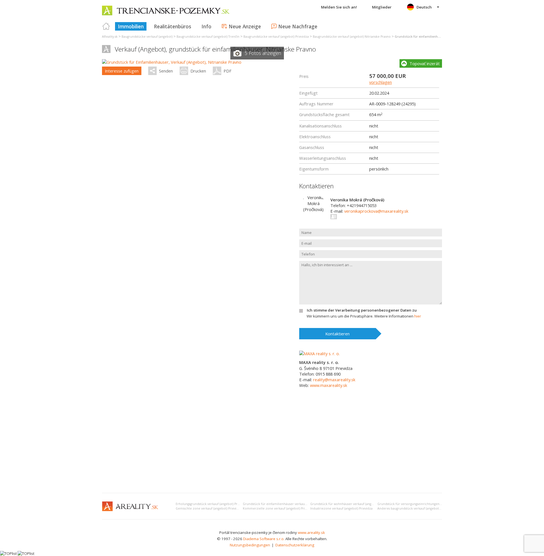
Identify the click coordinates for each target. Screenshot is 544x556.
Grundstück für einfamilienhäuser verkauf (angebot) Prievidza (289, 504)
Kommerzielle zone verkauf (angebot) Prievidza (278, 508)
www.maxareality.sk (328, 385)
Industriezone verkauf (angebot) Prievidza (341, 508)
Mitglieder (382, 7)
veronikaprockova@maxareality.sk (376, 211)
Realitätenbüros (172, 26)
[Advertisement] (272, 446)
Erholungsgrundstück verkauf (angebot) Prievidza (212, 504)
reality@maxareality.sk (334, 379)
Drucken (198, 71)
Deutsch (424, 7)
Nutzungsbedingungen (250, 545)
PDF (227, 71)
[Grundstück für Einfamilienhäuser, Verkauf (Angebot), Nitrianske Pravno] (171, 62)
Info (206, 26)
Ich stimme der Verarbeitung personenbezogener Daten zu (362, 310)
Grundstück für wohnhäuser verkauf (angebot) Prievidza (352, 504)
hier (417, 316)
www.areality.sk (311, 532)
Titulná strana (106, 26)
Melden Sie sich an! (339, 7)
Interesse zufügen (122, 71)
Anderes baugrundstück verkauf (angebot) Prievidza (415, 508)
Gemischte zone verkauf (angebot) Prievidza (209, 508)
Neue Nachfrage (297, 26)
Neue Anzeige (245, 26)
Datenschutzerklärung (294, 545)
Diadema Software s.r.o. (263, 538)
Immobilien (131, 26)
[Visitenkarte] (333, 217)
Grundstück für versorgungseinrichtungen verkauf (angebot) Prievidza (429, 504)
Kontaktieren (337, 333)
